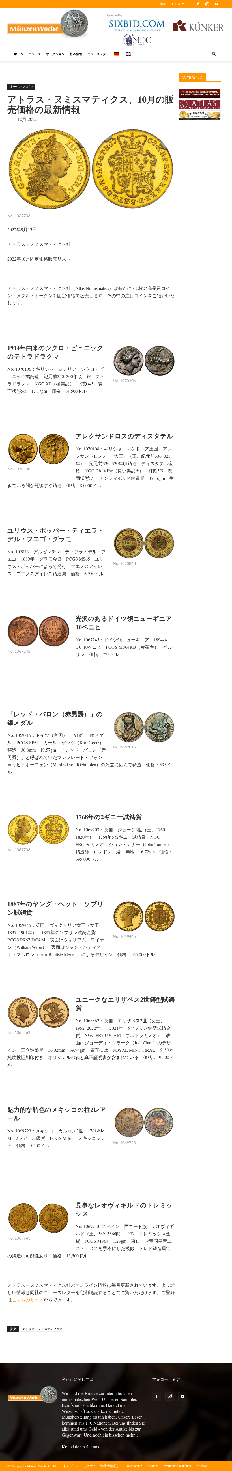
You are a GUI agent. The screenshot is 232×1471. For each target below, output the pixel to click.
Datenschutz (134, 1465)
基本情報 (76, 54)
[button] (214, 54)
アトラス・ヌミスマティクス (42, 1329)
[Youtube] (216, 4)
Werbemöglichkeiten (177, 1465)
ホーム (18, 54)
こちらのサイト (28, 1300)
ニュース (34, 54)
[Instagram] (207, 4)
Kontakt (201, 1465)
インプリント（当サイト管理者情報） (91, 1465)
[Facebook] (198, 4)
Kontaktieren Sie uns (80, 1447)
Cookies (152, 1465)
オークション (55, 54)
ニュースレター (98, 54)
